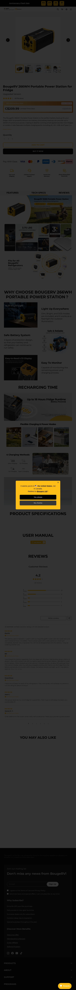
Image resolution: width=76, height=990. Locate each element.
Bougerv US (42, 491)
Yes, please (38, 497)
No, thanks (38, 503)
